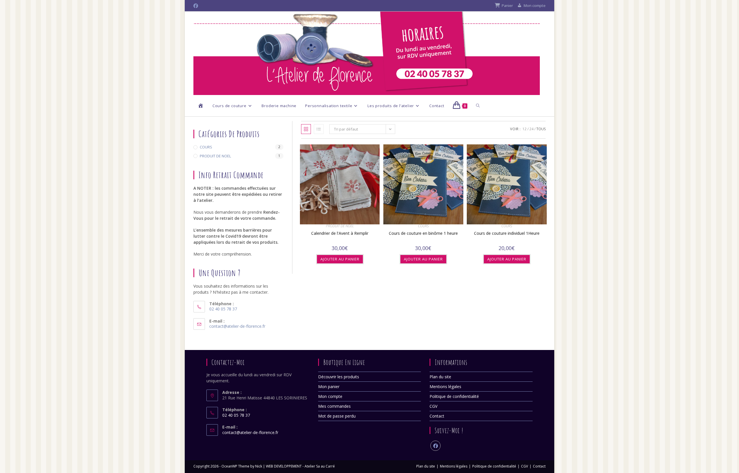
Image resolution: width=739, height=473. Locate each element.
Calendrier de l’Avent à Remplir (339, 233)
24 (531, 128)
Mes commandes (334, 406)
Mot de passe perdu (337, 416)
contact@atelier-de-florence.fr (237, 326)
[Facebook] (435, 446)
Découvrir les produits (338, 376)
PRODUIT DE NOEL (340, 226)
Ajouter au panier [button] (339, 259)
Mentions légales (445, 386)
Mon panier (328, 386)
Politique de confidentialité (454, 396)
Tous (541, 128)
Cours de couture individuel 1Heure (507, 233)
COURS (423, 226)
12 (524, 128)
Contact (437, 416)
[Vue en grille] (306, 129)
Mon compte (330, 396)
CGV (433, 406)
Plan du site (440, 376)
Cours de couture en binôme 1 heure (423, 233)
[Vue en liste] (319, 129)
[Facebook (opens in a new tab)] (196, 6)
